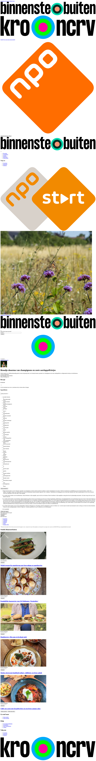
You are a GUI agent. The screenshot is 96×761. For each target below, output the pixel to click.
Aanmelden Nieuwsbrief (6, 315)
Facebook (5, 518)
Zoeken (2, 332)
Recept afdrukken (4, 488)
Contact (4, 727)
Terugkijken (5, 725)
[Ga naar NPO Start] (48, 230)
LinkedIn (5, 521)
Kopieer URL (6, 524)
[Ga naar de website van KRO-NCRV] (48, 38)
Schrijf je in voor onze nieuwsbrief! (8, 39)
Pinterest (5, 522)
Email (4, 523)
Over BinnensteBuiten (7, 723)
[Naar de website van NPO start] (48, 134)
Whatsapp (5, 519)
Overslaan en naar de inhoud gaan (8, 1)
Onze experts (6, 717)
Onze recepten (6, 718)
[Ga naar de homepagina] (48, 14)
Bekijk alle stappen (4, 511)
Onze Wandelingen (7, 726)
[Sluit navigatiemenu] (1, 151)
